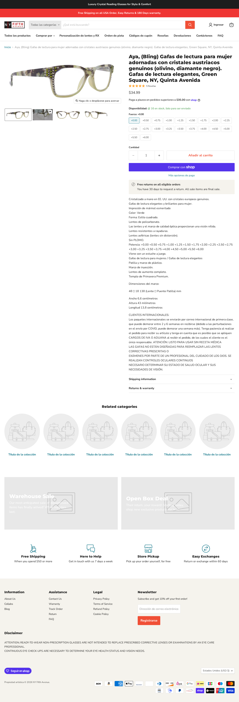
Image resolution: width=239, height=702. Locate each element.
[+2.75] (146, 133)
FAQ (220, 36)
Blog (7, 609)
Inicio (7, 47)
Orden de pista (114, 36)
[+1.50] (192, 124)
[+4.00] (204, 133)
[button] (217, 25)
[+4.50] (215, 133)
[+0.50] (146, 124)
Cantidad (134, 147)
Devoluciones (182, 36)
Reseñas (162, 36)
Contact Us (55, 599)
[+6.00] (146, 141)
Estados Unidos (216, 670)
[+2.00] (215, 124)
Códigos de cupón (140, 36)
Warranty (54, 604)
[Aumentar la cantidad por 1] (159, 155)
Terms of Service (103, 604)
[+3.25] (169, 133)
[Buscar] (190, 25)
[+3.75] (192, 133)
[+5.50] (134, 141)
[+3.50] (181, 133)
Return (53, 614)
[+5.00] (227, 133)
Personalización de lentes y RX (79, 36)
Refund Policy (101, 609)
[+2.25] (227, 124)
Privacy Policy (101, 599)
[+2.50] (134, 133)
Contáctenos (204, 36)
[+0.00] (134, 124)
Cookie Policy (101, 614)
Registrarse (148, 620)
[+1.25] (181, 124)
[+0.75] (157, 124)
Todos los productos (17, 36)
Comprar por (44, 36)
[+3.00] (157, 133)
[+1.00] (169, 124)
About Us (9, 599)
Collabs (8, 604)
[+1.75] (204, 124)
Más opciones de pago (181, 175)
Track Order (56, 609)
